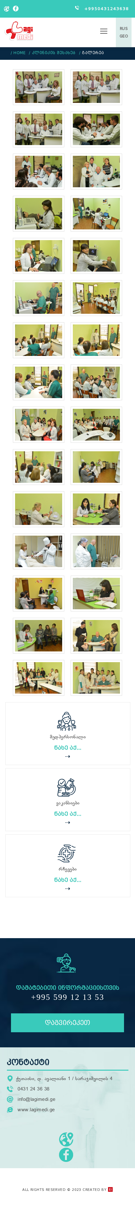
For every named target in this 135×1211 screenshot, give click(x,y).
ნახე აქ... (67, 748)
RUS (124, 28)
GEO (124, 36)
